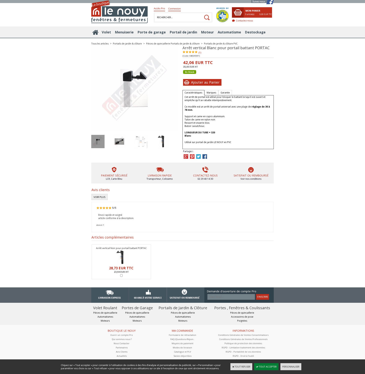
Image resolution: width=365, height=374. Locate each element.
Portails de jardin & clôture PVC (221, 43)
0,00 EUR (265, 14)
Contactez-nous (244, 20)
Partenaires (122, 347)
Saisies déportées (182, 355)
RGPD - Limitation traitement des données (243, 347)
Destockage (255, 32)
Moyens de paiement (182, 343)
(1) (199, 52)
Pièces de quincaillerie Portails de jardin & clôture (173, 43)
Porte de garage (151, 32)
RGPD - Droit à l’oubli (243, 355)
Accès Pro (159, 8)
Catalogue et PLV (182, 351)
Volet (106, 32)
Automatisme (229, 32)
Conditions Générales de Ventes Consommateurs (243, 335)
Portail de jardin (183, 32)
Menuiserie (124, 32)
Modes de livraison (182, 347)
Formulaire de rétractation (182, 335)
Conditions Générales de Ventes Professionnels (243, 339)
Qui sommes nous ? (122, 339)
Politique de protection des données (243, 343)
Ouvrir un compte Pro (121, 335)
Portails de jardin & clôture (127, 43)
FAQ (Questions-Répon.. (182, 339)
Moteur (207, 32)
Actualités (122, 355)
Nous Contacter (121, 343)
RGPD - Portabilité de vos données (243, 351)
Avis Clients (121, 351)
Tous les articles (100, 43)
